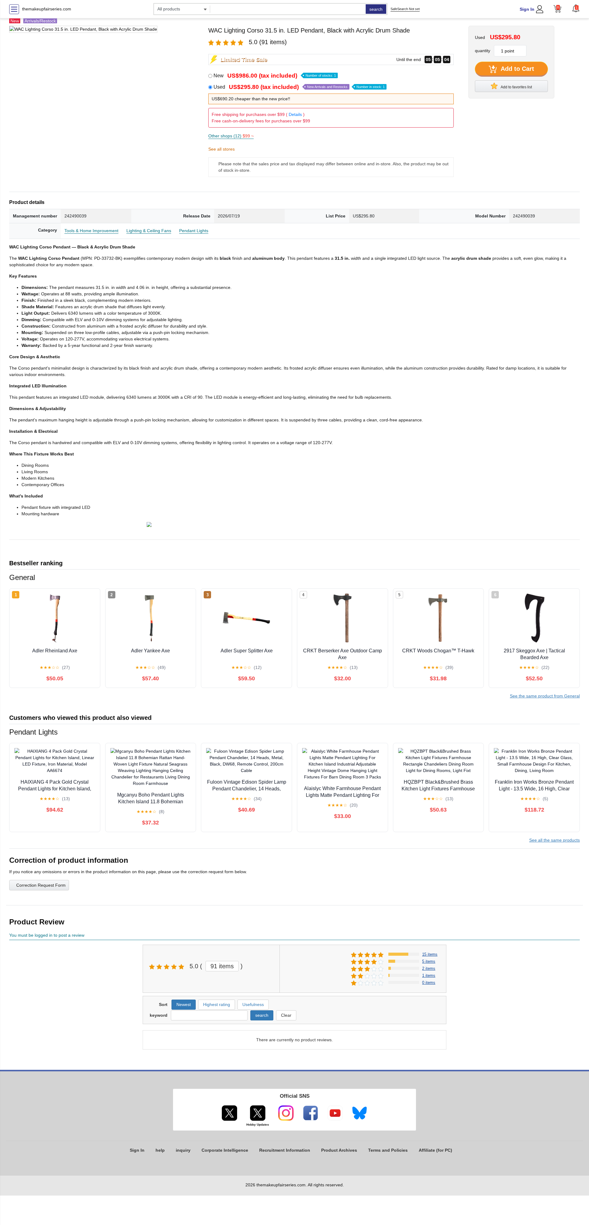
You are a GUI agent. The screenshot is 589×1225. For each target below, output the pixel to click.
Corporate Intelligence (225, 1150)
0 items (428, 982)
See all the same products (554, 840)
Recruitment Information (284, 1150)
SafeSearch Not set (405, 9)
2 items (428, 968)
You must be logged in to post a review (46, 935)
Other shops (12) (231, 135)
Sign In (527, 9)
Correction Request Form (41, 885)
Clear (286, 1015)
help (160, 1150)
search (376, 9)
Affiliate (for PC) (435, 1150)
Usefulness (253, 1004)
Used (299, 87)
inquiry (183, 1150)
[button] (576, 8)
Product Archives (339, 1150)
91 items (222, 966)
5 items (428, 961)
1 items (428, 975)
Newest (183, 1004)
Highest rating (216, 1004)
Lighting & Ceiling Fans (148, 230)
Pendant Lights (193, 230)
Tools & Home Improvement (91, 230)
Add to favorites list (516, 87)
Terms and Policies (388, 1150)
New (275, 75)
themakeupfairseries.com (46, 8)
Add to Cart (516, 68)
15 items (429, 954)
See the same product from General (545, 695)
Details (295, 114)
